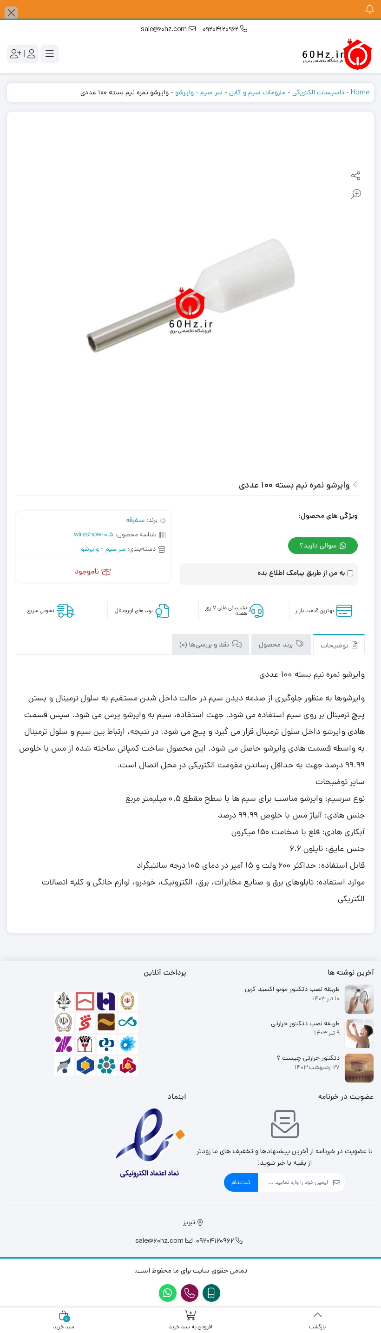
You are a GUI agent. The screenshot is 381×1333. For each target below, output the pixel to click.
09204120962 (221, 29)
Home (360, 92)
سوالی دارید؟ (319, 545)
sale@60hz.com (165, 29)
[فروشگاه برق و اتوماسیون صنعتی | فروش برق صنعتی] (337, 54)
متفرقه (135, 520)
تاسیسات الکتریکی (318, 92)
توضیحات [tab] (335, 645)
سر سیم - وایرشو (199, 92)
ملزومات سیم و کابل (257, 92)
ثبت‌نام (240, 1182)
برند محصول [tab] (277, 644)
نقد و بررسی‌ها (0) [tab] (205, 644)
